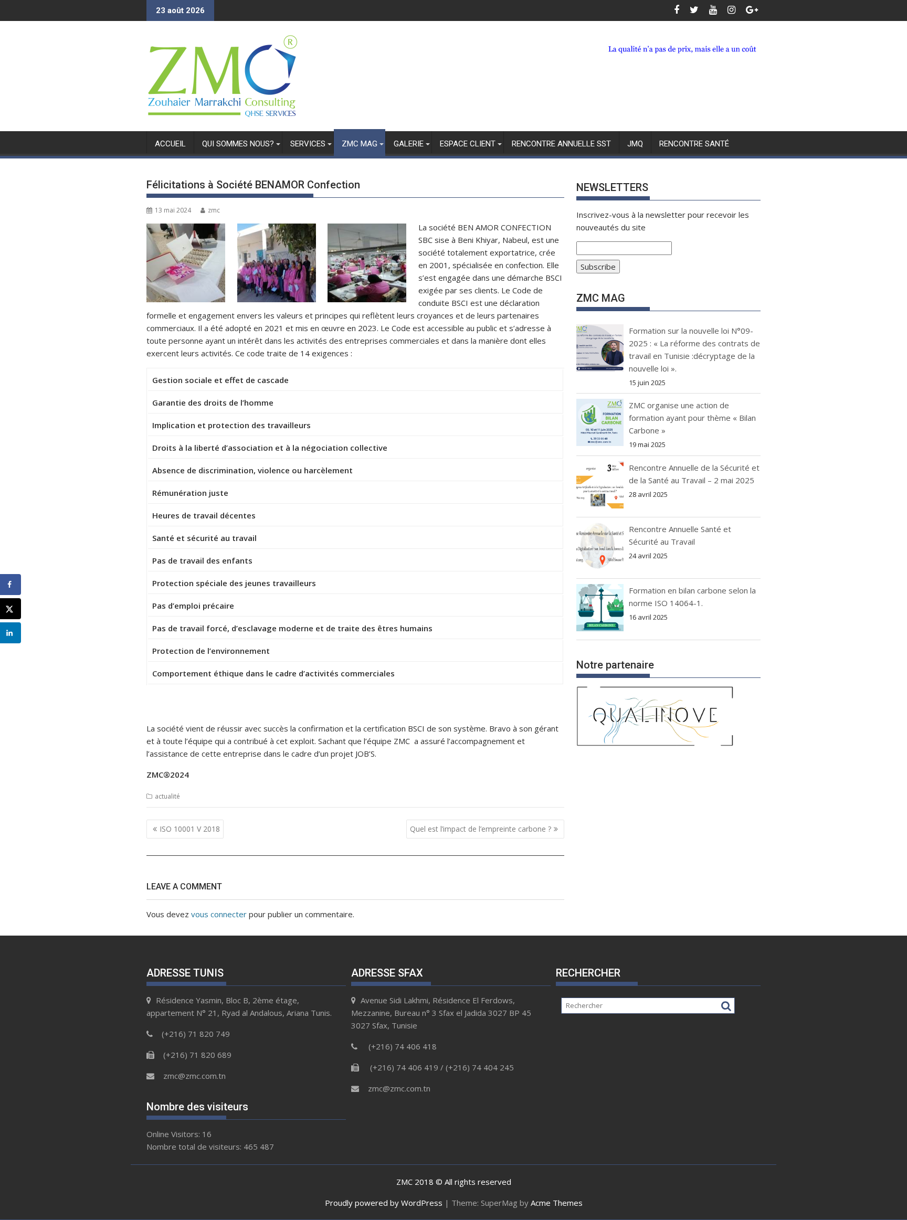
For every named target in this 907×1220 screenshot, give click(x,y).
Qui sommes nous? (238, 143)
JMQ (635, 143)
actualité (167, 796)
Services (307, 143)
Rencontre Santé (694, 143)
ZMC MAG (359, 143)
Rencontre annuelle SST (561, 143)
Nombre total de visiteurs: (195, 1146)
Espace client (467, 143)
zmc (214, 210)
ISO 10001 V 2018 (190, 829)
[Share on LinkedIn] (10, 632)
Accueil (170, 143)
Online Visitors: (174, 1134)
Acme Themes (557, 1202)
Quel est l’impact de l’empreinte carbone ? (480, 829)
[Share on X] (10, 608)
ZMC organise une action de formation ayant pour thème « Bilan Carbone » (692, 418)
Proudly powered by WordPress (383, 1202)
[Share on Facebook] (10, 584)
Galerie (409, 143)
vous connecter (219, 914)
